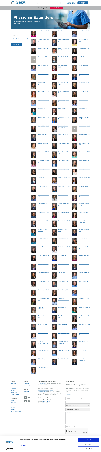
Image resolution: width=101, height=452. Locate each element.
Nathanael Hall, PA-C (43, 151)
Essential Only (88, 448)
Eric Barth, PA (82, 56)
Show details (22, 445)
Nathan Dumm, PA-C (43, 100)
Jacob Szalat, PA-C (43, 324)
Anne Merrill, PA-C (63, 238)
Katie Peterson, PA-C (43, 272)
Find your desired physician (45, 390)
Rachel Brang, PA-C (63, 74)
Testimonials (14, 392)
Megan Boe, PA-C (83, 65)
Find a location (42, 383)
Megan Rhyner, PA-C (43, 289)
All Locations (14, 38)
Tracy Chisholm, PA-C (84, 82)
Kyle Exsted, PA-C (83, 108)
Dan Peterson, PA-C (84, 264)
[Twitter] (28, 397)
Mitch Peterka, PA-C (63, 264)
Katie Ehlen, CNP (83, 100)
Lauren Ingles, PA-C (84, 160)
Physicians (13, 383)
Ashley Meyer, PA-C (43, 246)
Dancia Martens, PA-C (64, 220)
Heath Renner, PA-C (84, 281)
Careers (26, 393)
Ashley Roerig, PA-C (63, 289)
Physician (13, 402)
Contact (26, 389)
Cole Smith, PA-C (62, 307)
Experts (38, 3)
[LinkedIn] (25, 401)
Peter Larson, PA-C (63, 195)
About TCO (27, 383)
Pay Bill (63, 3)
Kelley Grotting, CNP (64, 143)
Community (27, 385)
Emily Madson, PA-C (63, 212)
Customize (88, 444)
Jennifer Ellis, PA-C (43, 108)
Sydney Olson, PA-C (84, 255)
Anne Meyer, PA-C (84, 238)
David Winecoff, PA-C (64, 350)
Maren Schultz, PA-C (84, 298)
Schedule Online (83, 3)
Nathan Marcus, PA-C (43, 220)
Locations (31, 3)
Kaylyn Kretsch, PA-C (64, 186)
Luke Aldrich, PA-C (84, 30)
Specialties (50, 3)
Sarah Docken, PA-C (43, 91)
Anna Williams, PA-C (43, 350)
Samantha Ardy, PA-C (43, 48)
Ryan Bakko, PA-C (63, 56)
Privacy (13, 409)
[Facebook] (25, 397)
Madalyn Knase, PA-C (84, 177)
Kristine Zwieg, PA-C (43, 367)
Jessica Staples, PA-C (84, 307)
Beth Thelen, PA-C (63, 324)
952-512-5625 (46, 401)
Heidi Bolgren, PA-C (43, 74)
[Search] (88, 2)
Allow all (88, 439)
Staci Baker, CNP (42, 56)
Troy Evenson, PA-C (63, 108)
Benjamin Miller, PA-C (64, 246)
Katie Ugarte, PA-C (43, 333)
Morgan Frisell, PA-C (43, 126)
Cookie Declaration (16, 411)
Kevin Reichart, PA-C (63, 281)
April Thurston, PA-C (43, 30)
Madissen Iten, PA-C (63, 169)
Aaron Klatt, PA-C (42, 177)
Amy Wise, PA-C (83, 350)
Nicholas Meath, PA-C (43, 238)
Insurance (13, 404)
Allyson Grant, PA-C (63, 134)
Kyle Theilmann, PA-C (84, 324)
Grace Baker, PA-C (84, 48)
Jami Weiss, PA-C (83, 341)
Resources (14, 398)
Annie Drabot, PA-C (84, 91)
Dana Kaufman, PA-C (84, 169)
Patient (12, 400)
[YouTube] (28, 401)
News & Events (15, 394)
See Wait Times (56, 8)
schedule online (42, 391)
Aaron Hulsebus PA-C (64, 160)
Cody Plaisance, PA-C (84, 272)
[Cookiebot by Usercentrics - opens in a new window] (9, 449)
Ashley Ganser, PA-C (84, 126)
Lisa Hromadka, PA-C (84, 151)
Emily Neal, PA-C (62, 255)
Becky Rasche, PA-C (43, 281)
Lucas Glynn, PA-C (43, 134)
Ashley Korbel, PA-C (43, 186)
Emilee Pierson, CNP (63, 272)
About (57, 3)
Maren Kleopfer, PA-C (64, 177)
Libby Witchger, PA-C (43, 359)
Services (44, 3)
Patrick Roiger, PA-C (84, 289)
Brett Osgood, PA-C (43, 264)
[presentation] (76, 431)
